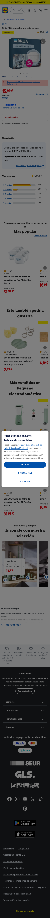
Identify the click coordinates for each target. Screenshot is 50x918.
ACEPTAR (25, 464)
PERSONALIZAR (25, 473)
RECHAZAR (25, 481)
